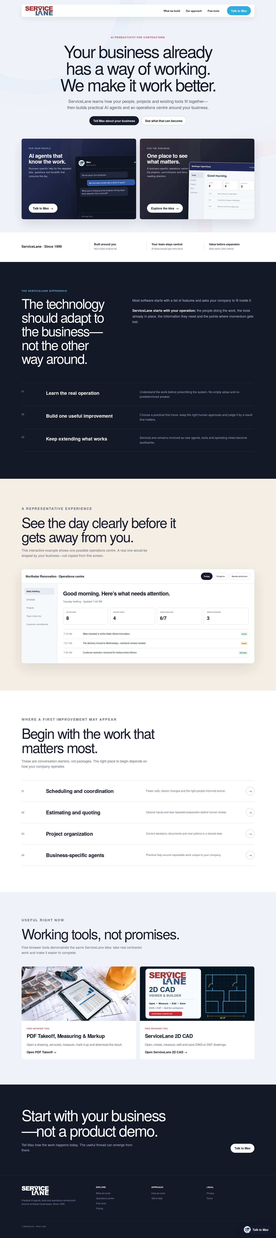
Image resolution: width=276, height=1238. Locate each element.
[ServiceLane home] (39, 11)
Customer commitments (37, 624)
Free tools (213, 11)
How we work (158, 1193)
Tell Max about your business (114, 121)
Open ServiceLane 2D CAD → (166, 1052)
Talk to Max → (43, 208)
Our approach (194, 11)
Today (207, 576)
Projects (221, 576)
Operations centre (105, 1198)
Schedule (30, 599)
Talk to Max (239, 11)
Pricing (99, 1208)
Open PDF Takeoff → (41, 1052)
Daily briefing (33, 591)
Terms (210, 1198)
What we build (172, 11)
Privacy (210, 1193)
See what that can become (163, 121)
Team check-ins (33, 615)
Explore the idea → (165, 208)
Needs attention (239, 576)
